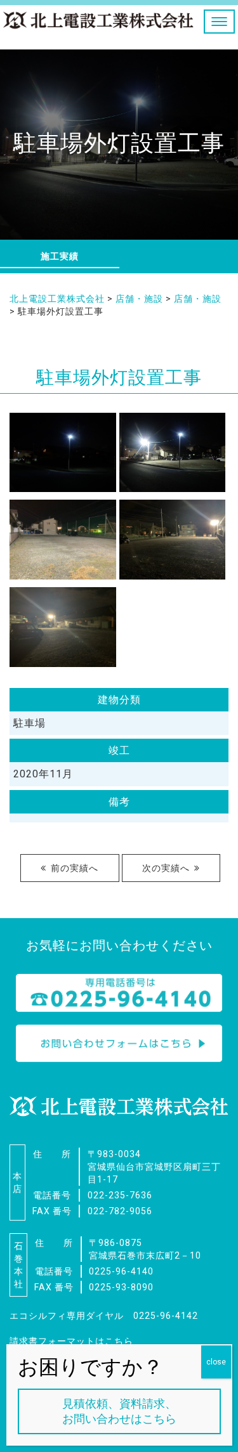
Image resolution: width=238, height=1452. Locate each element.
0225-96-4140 (121, 1271)
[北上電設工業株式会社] (98, 24)
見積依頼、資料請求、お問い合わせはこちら (119, 1411)
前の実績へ (74, 868)
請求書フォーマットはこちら (71, 1341)
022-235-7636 (120, 1195)
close (216, 1362)
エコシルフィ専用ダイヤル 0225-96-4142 (104, 1316)
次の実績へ (166, 868)
